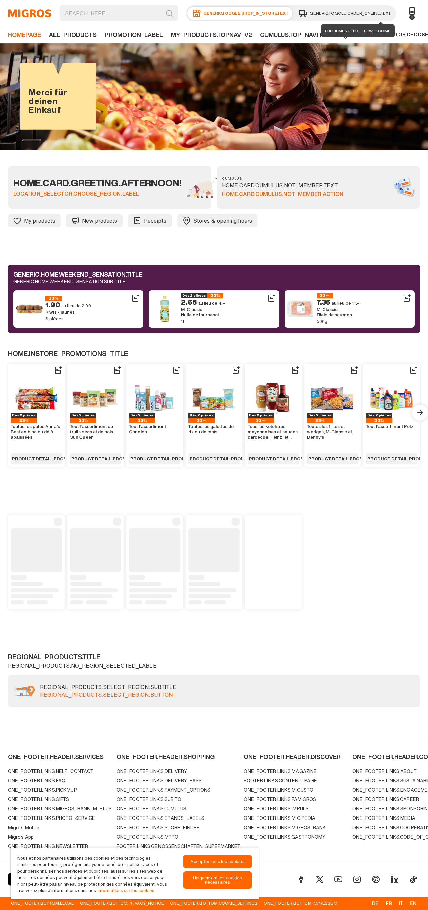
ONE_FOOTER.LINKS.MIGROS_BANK (285, 827)
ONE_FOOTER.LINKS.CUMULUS (152, 808)
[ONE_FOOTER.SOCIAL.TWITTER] (319, 879)
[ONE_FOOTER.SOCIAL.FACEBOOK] (301, 879)
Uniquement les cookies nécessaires (217, 880)
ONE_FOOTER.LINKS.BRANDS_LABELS (160, 818)
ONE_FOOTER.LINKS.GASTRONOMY (284, 836)
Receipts (155, 221)
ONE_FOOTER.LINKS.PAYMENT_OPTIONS (164, 789)
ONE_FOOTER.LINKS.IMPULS (276, 808)
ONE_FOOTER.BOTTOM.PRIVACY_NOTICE (122, 903)
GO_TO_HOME (29, 13)
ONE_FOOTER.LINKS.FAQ (36, 780)
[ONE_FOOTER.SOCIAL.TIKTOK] (413, 879)
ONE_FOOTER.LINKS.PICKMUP (42, 789)
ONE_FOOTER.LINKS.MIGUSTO (278, 789)
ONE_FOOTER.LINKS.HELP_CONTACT (50, 771)
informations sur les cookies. (126, 890)
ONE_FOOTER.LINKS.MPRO (147, 836)
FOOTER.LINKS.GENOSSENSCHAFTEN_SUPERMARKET (179, 846)
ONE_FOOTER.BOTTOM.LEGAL (42, 903)
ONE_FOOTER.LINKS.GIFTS (38, 799)
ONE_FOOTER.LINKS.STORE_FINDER (158, 827)
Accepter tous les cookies (217, 861)
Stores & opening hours (222, 221)
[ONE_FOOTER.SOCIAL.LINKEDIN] (394, 879)
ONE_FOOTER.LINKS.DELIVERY (152, 771)
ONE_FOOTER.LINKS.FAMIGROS (280, 799)
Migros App (21, 836)
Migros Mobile (23, 827)
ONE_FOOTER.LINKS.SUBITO (149, 799)
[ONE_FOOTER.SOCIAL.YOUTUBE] (338, 879)
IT (401, 903)
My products (39, 221)
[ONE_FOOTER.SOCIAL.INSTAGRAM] (357, 879)
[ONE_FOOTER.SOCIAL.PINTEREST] (376, 879)
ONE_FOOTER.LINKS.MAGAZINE (280, 771)
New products (99, 221)
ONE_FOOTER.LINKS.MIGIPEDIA (279, 818)
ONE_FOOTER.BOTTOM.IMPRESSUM (300, 903)
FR (389, 903)
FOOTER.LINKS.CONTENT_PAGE (280, 780)
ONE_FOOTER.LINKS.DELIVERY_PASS (159, 780)
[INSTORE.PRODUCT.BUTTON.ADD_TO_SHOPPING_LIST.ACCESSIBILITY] (135, 298)
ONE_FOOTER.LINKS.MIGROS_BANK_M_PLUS (60, 808)
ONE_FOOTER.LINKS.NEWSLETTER (48, 846)
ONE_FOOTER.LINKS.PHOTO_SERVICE (51, 818)
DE (375, 903)
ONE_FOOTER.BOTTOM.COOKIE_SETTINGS (213, 903)
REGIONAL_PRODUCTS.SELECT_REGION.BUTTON (106, 695)
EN (413, 903)
